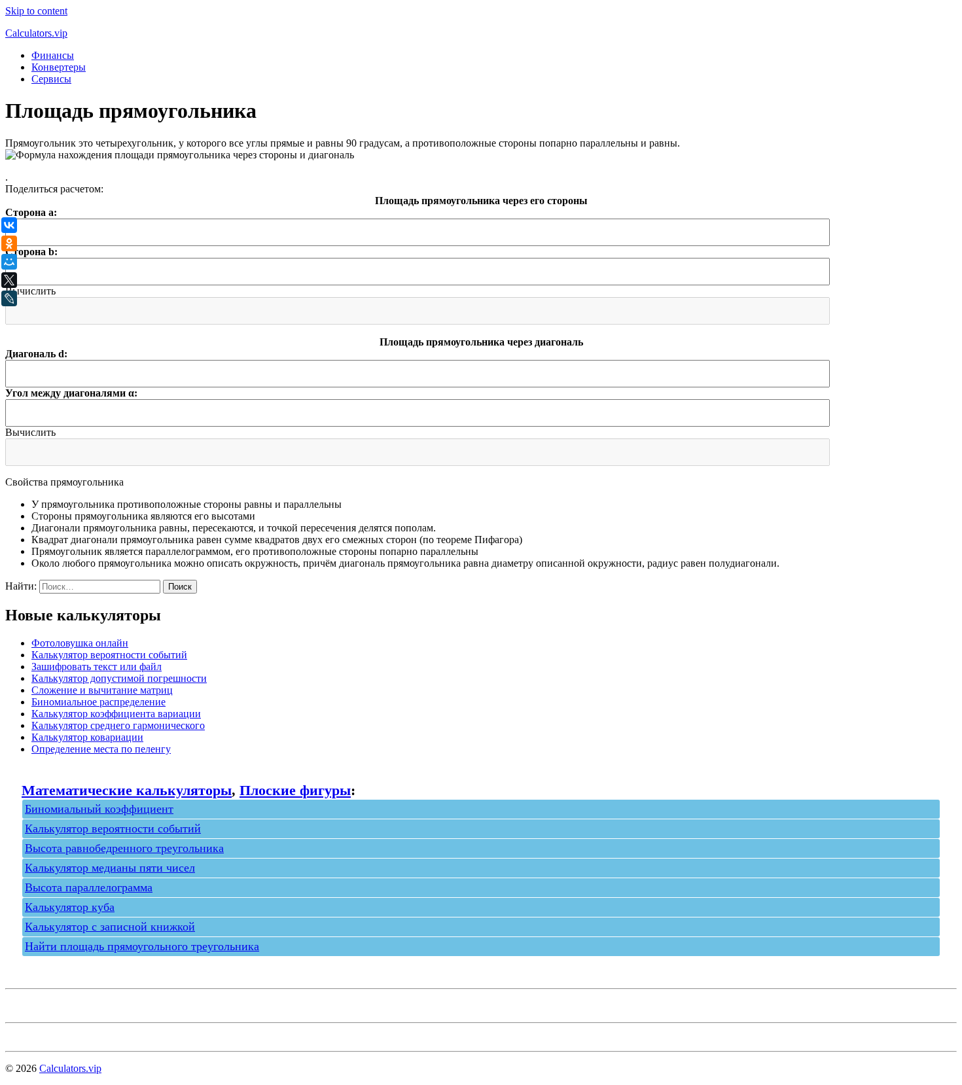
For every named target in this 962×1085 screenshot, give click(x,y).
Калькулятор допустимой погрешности (119, 678)
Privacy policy (35, 1005)
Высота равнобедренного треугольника (124, 848)
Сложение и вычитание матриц (102, 690)
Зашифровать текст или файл (96, 666)
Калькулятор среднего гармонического (118, 725)
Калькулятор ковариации (87, 737)
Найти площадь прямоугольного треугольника (142, 946)
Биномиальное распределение (98, 701)
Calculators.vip (36, 33)
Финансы (52, 55)
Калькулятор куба (70, 907)
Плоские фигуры (295, 790)
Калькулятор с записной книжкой (110, 926)
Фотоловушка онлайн (79, 643)
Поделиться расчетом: (54, 188)
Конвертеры (58, 67)
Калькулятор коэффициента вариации (116, 713)
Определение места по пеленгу (101, 749)
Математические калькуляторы (127, 790)
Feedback (25, 1034)
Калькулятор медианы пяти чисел (110, 867)
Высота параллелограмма (88, 887)
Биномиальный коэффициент (99, 808)
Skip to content (36, 10)
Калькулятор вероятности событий (109, 654)
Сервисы (51, 78)
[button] (30, 290)
